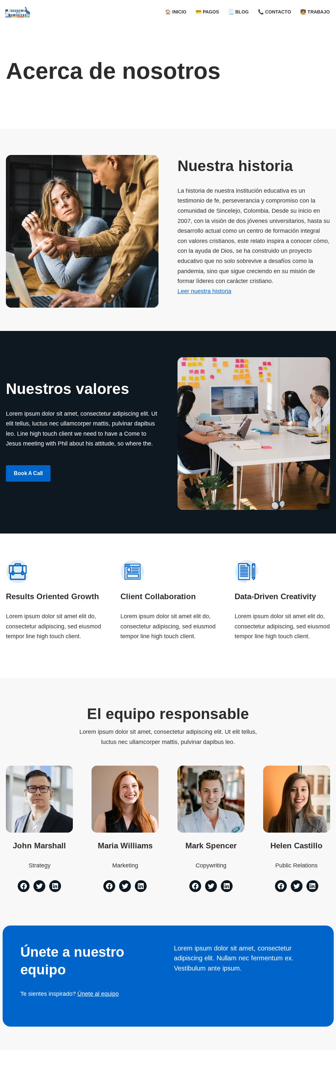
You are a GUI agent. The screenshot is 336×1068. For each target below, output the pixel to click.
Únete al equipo (98, 994)
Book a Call (28, 473)
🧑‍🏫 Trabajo (315, 11)
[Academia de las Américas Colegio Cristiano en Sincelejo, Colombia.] (18, 12)
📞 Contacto (274, 11)
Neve (12, 1059)
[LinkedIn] (55, 886)
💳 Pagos (207, 11)
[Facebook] (24, 886)
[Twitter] (39, 886)
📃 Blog (238, 11)
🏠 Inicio (175, 11)
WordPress (89, 1059)
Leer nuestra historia (204, 291)
